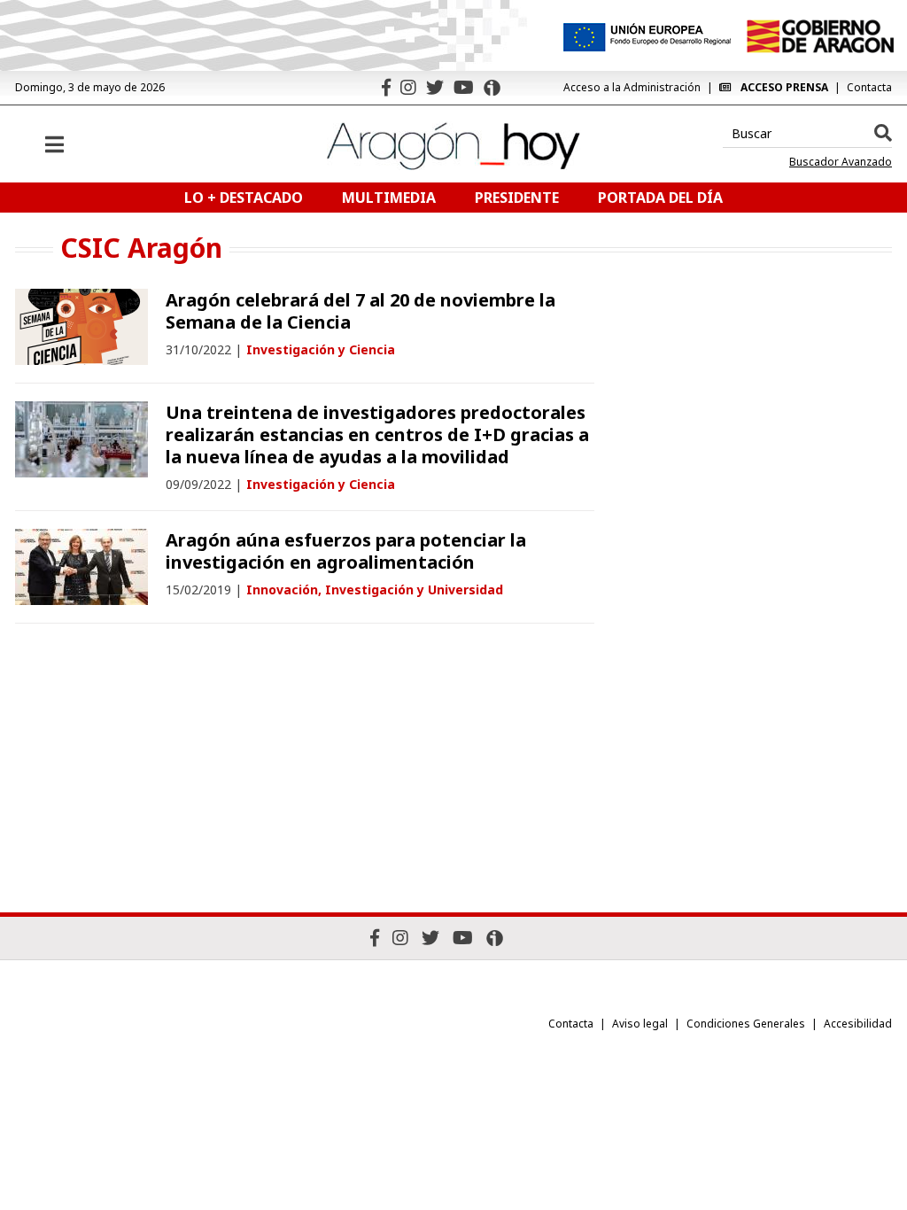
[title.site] (820, 36)
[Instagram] (408, 87)
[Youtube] (464, 87)
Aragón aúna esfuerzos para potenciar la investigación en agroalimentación (346, 551)
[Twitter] (435, 87)
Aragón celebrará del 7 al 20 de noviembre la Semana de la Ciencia (360, 311)
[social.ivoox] (492, 88)
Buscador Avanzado (840, 162)
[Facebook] (386, 87)
